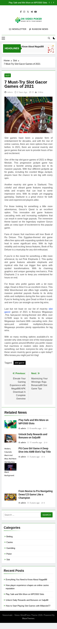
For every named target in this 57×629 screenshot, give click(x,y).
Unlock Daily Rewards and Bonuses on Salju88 (27, 600)
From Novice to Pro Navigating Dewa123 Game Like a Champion (36, 494)
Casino (9, 542)
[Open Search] (49, 38)
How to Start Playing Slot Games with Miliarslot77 (28, 606)
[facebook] (20, 12)
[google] (31, 12)
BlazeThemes (28, 618)
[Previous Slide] (49, 2)
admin (10, 92)
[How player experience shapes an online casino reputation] (51, 50)
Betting (9, 536)
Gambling (10, 548)
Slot (7, 75)
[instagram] (24, 12)
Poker (9, 554)
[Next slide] (53, 2)
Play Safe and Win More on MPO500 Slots (28, 3)
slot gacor (19, 363)
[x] (28, 12)
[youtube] (35, 12)
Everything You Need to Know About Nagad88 (26, 579)
